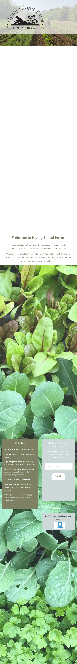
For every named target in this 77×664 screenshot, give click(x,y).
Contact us (18, 464)
